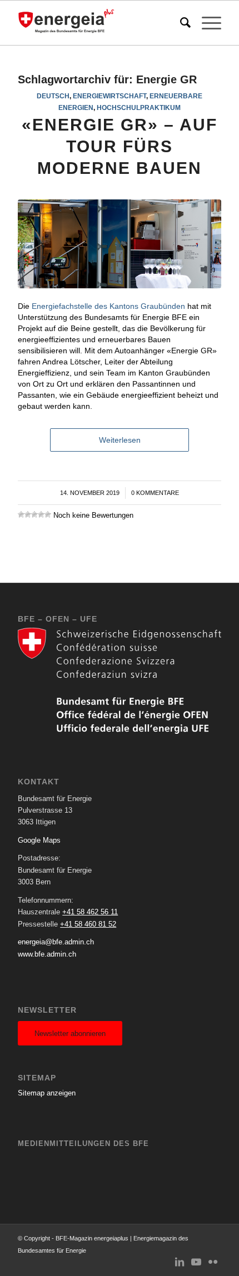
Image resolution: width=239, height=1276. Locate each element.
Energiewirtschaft (109, 95)
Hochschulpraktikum (139, 107)
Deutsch (53, 95)
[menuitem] (180, 23)
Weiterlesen (120, 440)
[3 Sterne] (34, 514)
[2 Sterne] (27, 514)
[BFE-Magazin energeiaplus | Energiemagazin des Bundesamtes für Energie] (99, 23)
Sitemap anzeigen (47, 1093)
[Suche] (180, 23)
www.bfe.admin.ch (47, 954)
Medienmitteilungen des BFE (83, 1143)
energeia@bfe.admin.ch (56, 942)
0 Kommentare (155, 492)
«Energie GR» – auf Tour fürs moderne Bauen (119, 146)
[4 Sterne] (41, 514)
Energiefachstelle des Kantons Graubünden (108, 306)
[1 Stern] (21, 514)
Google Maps (39, 840)
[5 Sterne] (47, 514)
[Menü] (206, 23)
